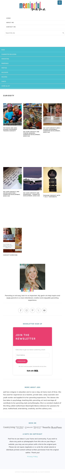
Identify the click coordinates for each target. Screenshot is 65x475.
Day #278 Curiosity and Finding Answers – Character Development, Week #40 (31, 134)
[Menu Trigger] (60, 2)
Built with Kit (32, 370)
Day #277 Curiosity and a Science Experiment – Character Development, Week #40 (51, 130)
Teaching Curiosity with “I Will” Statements (51, 196)
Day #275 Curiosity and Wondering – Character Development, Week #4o (31, 194)
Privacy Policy (32, 457)
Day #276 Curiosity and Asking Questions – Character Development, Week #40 (11, 194)
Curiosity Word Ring (10, 255)
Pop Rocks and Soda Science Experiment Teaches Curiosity (10, 129)
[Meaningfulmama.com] (32, 11)
